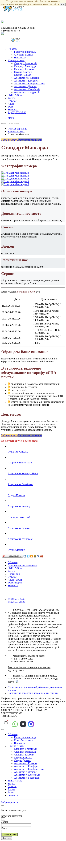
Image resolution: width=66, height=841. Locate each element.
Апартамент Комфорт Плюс (29, 83)
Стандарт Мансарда (25, 66)
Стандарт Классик (24, 69)
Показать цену (9, 834)
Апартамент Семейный (27, 89)
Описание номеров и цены (22, 565)
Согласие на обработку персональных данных (33, 693)
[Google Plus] (41, 556)
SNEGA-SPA (15, 95)
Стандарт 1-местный (25, 63)
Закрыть (7, 838)
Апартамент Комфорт (26, 80)
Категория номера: (11, 816)
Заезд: (4, 821)
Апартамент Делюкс (25, 86)
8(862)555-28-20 (16, 601)
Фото (10, 106)
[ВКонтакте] (25, 556)
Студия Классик (23, 72)
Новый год (14, 574)
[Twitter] (28, 556)
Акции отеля (15, 579)
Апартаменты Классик (26, 77)
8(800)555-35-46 (16, 599)
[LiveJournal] (38, 556)
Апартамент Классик (25, 763)
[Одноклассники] (31, 556)
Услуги (11, 98)
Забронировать (9, 139)
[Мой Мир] (35, 556)
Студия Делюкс (22, 74)
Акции (11, 103)
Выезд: (5, 828)
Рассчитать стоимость (30, 139)
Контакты (13, 109)
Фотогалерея (15, 582)
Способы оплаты (23, 54)
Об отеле (12, 48)
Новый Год (20, 57)
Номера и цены (16, 60)
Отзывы (12, 100)
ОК (62, 4)
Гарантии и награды (25, 51)
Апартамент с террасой (27, 92)
